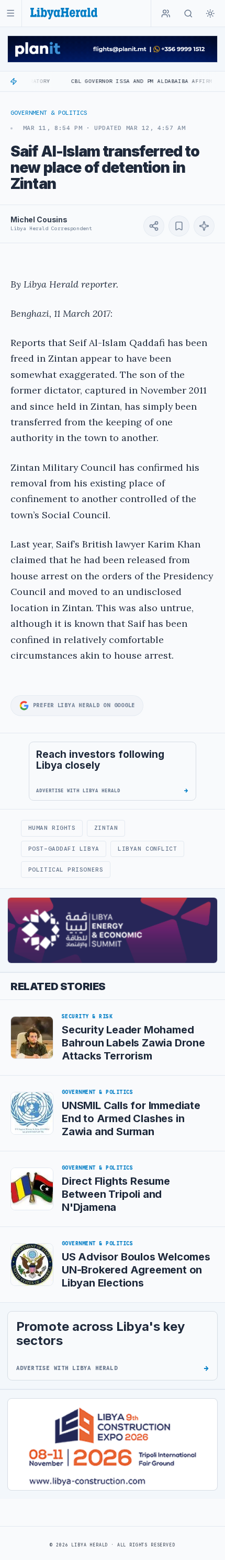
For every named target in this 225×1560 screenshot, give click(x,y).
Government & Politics (48, 112)
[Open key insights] (204, 226)
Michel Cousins (39, 219)
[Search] (188, 13)
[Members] (165, 13)
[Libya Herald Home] (64, 13)
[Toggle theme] (210, 13)
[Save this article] (178, 226)
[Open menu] (10, 13)
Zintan (106, 827)
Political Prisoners (65, 869)
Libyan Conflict (147, 848)
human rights (52, 827)
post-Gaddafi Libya (63, 848)
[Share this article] (153, 226)
